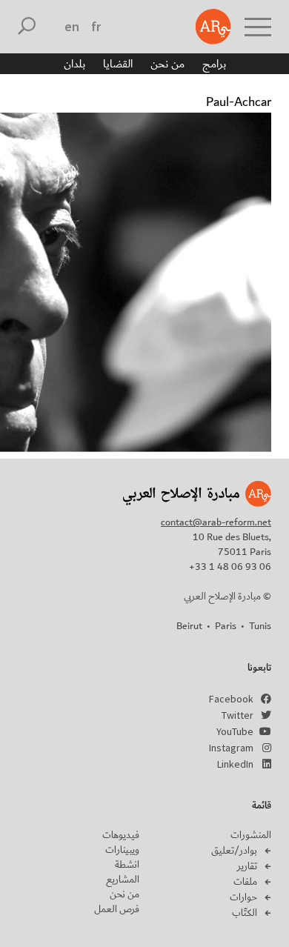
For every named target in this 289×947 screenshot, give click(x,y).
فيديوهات (120, 835)
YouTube (234, 731)
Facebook (231, 698)
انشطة (127, 865)
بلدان (74, 63)
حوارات (243, 897)
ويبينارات (122, 850)
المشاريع (122, 879)
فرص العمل (116, 909)
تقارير (247, 866)
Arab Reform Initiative (213, 26)
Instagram (231, 747)
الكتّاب (244, 913)
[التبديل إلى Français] (96, 26)
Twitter (237, 715)
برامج (214, 63)
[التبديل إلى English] (72, 26)
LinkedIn (235, 764)
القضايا (118, 63)
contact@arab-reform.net (216, 522)
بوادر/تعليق (234, 851)
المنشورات (250, 835)
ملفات (245, 882)
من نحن (167, 63)
